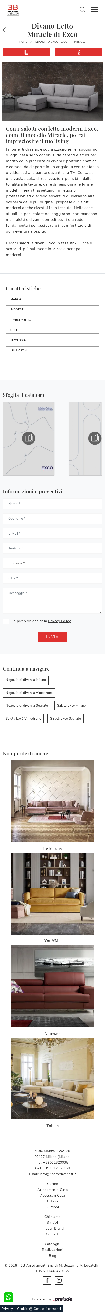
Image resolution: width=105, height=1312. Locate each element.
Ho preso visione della (41, 621)
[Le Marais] (52, 801)
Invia (52, 637)
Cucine (52, 1184)
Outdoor (53, 1207)
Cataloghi (52, 1244)
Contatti (52, 1234)
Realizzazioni (52, 1249)
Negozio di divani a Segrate (27, 705)
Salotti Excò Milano (71, 705)
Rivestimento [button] (20, 320)
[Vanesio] (52, 986)
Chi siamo (52, 1217)
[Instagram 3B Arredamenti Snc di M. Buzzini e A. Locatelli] (59, 1280)
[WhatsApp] (8, 1297)
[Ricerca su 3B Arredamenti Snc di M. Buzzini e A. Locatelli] (82, 9)
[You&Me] (52, 894)
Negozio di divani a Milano (26, 680)
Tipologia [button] (18, 340)
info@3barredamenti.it (58, 1174)
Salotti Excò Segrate (65, 718)
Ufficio (52, 1201)
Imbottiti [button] (17, 309)
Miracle (80, 41)
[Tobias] (52, 1078)
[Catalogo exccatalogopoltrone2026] (28, 438)
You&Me (52, 940)
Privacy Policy (59, 621)
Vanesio (52, 1033)
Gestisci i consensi (47, 1309)
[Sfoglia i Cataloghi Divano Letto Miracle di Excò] (26, 52)
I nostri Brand (52, 1228)
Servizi (52, 1222)
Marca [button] (15, 299)
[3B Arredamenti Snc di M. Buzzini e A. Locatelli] (13, 10)
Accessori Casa (52, 1195)
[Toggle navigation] (94, 9)
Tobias (52, 1125)
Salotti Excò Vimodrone (23, 718)
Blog (52, 1255)
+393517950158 (56, 1168)
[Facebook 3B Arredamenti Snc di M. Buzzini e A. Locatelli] (47, 1280)
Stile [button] (14, 330)
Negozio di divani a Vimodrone (29, 693)
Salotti (66, 41)
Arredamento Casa (44, 41)
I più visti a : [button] (19, 350)
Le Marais (52, 848)
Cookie (22, 1309)
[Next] (9, 29)
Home (23, 41)
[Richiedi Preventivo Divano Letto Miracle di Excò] (78, 52)
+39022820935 (55, 1162)
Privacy (7, 1309)
